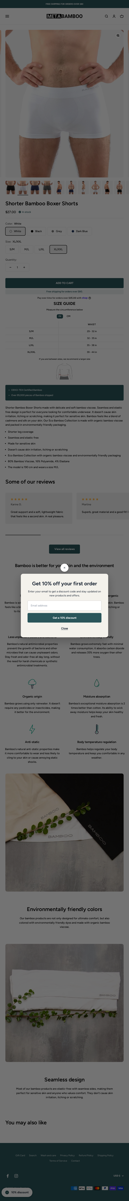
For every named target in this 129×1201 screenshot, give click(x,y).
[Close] (64, 568)
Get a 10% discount (64, 617)
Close (64, 628)
